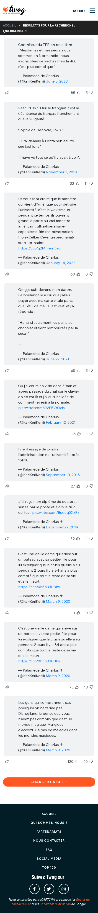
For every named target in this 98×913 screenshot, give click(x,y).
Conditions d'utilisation (55, 904)
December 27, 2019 (62, 527)
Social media (49, 858)
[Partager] (7, 92)
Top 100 (49, 867)
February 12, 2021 (60, 422)
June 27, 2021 (57, 359)
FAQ (49, 849)
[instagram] (64, 889)
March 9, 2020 (58, 601)
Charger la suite (49, 781)
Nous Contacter (49, 840)
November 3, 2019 (61, 172)
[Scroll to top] (87, 902)
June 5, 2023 (57, 81)
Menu (79, 11)
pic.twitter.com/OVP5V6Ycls (41, 407)
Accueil (9, 25)
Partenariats (49, 831)
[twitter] (49, 889)
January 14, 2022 (60, 262)
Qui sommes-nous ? (49, 823)
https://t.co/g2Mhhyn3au (39, 248)
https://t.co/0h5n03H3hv (39, 586)
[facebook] (34, 889)
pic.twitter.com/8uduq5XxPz (55, 512)
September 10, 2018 (63, 474)
